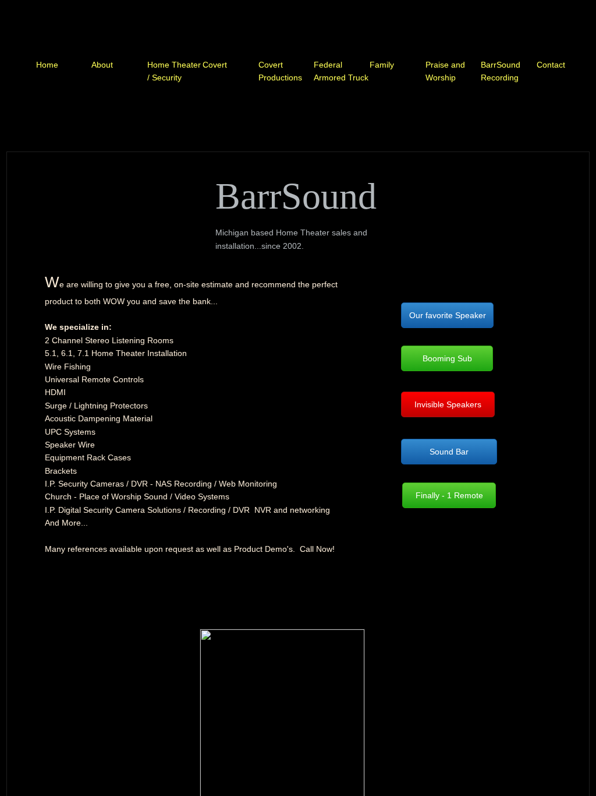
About (102, 64)
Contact (551, 64)
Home (47, 64)
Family (382, 64)
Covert (215, 64)
